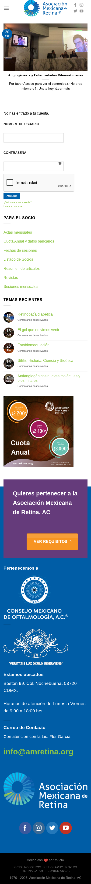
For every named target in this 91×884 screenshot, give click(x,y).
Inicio (17, 867)
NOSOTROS (32, 867)
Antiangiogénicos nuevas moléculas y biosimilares (49, 378)
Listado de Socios (18, 259)
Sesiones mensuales (21, 287)
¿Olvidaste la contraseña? (18, 202)
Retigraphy (53, 867)
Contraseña (15, 152)
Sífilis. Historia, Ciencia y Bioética (45, 361)
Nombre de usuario (21, 124)
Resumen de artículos (22, 268)
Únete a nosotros (13, 206)
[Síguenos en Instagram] (81, 5)
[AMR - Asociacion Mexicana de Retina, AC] (45, 8)
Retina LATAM (32, 870)
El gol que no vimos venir (38, 330)
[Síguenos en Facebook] (75, 5)
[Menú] (6, 8)
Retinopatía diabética (35, 314)
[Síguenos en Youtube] (81, 11)
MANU (59, 860)
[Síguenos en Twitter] (75, 11)
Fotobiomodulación (33, 345)
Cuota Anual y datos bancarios (29, 241)
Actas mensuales (18, 232)
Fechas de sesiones (20, 250)
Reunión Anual (58, 870)
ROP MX (71, 867)
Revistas (11, 278)
